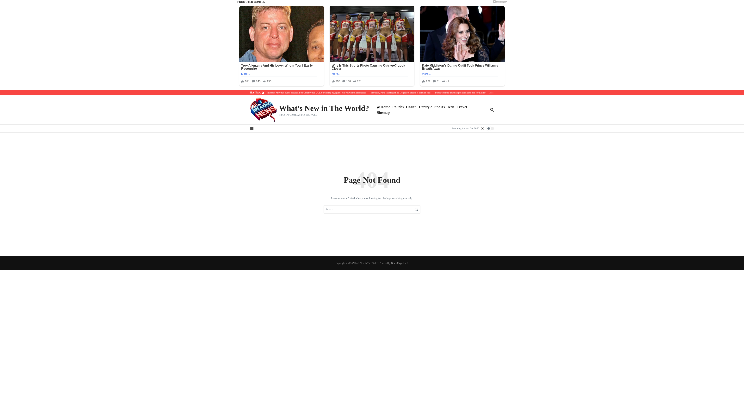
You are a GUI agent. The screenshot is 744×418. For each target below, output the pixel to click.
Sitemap (383, 112)
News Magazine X (399, 263)
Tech (450, 107)
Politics (398, 107)
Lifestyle (425, 107)
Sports (439, 107)
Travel (462, 107)
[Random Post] (482, 128)
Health (411, 107)
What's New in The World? (324, 108)
